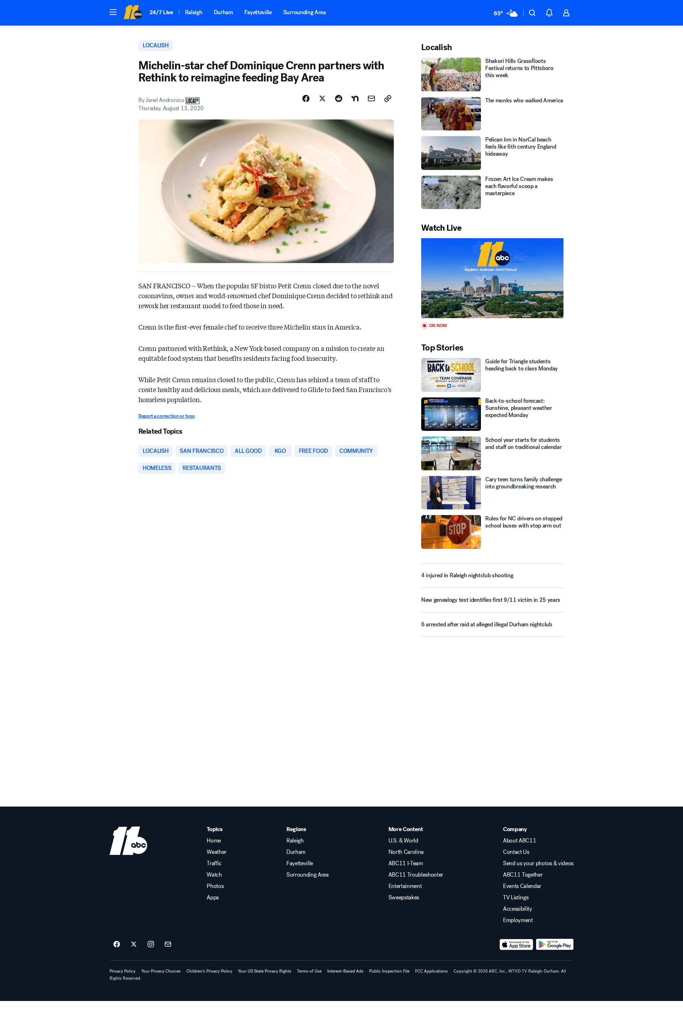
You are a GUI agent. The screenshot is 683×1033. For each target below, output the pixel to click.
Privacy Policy (123, 971)
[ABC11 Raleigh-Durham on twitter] (134, 944)
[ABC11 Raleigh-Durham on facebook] (117, 944)
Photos (215, 886)
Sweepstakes (403, 897)
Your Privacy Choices (161, 971)
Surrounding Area (304, 12)
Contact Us (516, 852)
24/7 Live (161, 12)
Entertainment (405, 886)
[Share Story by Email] (371, 98)
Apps (213, 897)
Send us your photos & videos (538, 863)
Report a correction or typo (166, 416)
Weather (217, 852)
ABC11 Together (523, 875)
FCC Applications (431, 971)
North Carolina (406, 852)
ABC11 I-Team (405, 863)
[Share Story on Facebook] (306, 98)
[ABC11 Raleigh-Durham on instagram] (151, 944)
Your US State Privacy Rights (264, 971)
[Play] (492, 278)
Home (214, 841)
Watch (214, 875)
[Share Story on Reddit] (339, 98)
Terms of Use (309, 971)
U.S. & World (403, 841)
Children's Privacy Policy (209, 971)
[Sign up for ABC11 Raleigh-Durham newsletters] (168, 944)
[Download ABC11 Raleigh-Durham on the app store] (516, 944)
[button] (113, 12)
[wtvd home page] (128, 840)
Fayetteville (258, 12)
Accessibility (517, 909)
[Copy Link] (388, 98)
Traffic (214, 863)
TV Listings (515, 897)
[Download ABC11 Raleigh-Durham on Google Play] (554, 944)
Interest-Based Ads (345, 971)
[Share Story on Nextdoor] (355, 98)
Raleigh (193, 12)
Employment (518, 920)
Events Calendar (522, 886)
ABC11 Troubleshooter (416, 875)
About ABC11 (519, 841)
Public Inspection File (389, 971)
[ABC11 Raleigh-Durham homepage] (132, 13)
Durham (223, 12)
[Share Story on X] (322, 98)
